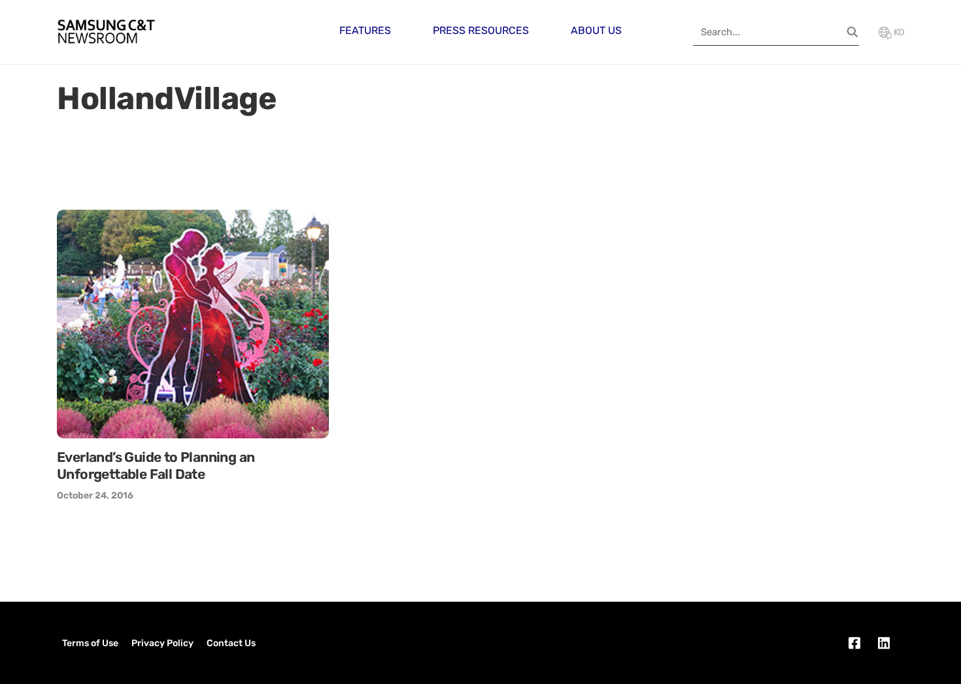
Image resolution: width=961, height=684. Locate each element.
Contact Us (231, 643)
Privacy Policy (162, 643)
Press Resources (481, 30)
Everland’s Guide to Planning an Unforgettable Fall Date (155, 465)
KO (898, 32)
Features (365, 30)
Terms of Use (90, 643)
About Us (596, 30)
